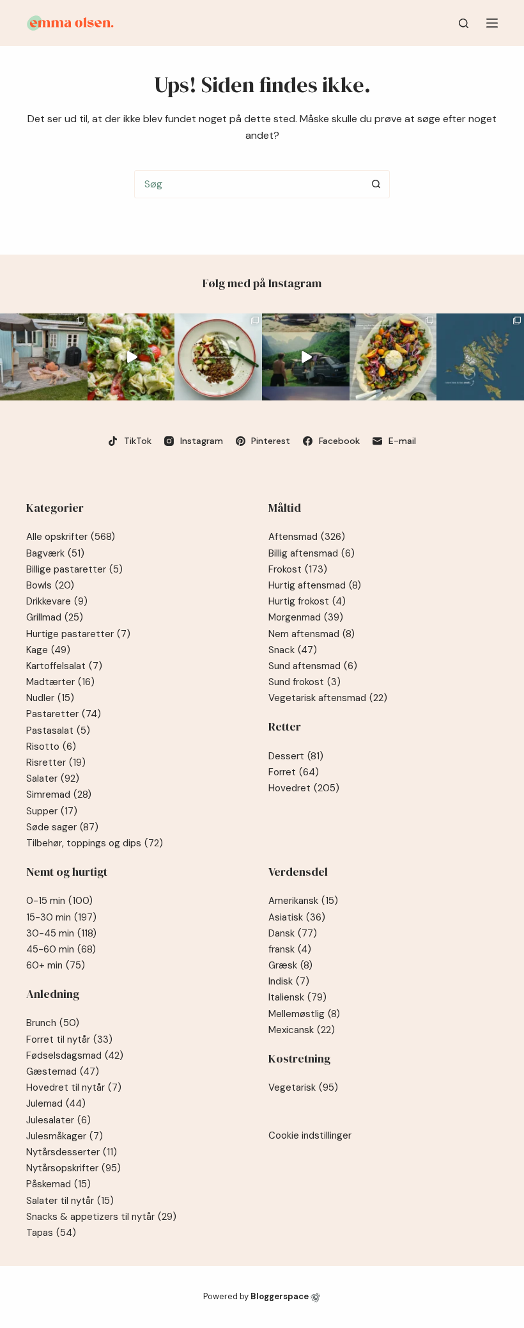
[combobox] (248, 184)
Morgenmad (305, 617)
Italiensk (297, 997)
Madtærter (60, 682)
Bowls (50, 585)
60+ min (55, 965)
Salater (52, 778)
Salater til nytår (70, 1200)
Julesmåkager (64, 1136)
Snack (292, 650)
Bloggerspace (279, 1296)
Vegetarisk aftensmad (327, 698)
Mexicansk (301, 1030)
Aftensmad (306, 536)
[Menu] (492, 23)
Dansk (292, 933)
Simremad (58, 794)
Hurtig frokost (307, 601)
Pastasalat (58, 730)
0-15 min (59, 900)
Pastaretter (63, 713)
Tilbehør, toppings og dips (94, 843)
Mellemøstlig (304, 1014)
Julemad (56, 1103)
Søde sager (62, 827)
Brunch (52, 1022)
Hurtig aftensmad (314, 585)
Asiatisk (296, 917)
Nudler (50, 698)
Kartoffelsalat (64, 666)
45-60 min (61, 949)
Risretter (56, 762)
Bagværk (55, 553)
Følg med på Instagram (262, 283)
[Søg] (463, 23)
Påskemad (58, 1184)
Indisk (288, 981)
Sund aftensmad (312, 666)
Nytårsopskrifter (73, 1168)
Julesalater (58, 1120)
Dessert (295, 756)
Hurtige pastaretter (78, 634)
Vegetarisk (303, 1087)
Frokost (297, 569)
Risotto (51, 746)
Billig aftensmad (311, 553)
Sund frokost (304, 682)
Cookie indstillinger (309, 1135)
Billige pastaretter (74, 569)
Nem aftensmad (311, 634)
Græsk (290, 965)
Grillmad (54, 617)
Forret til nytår (69, 1039)
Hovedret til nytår (73, 1087)
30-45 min (61, 933)
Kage (48, 650)
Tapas (51, 1232)
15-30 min (61, 917)
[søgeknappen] (375, 184)
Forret (293, 772)
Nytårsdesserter (71, 1152)
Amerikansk (303, 900)
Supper (51, 811)
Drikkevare (57, 601)
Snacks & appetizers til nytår (101, 1216)
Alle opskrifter (70, 536)
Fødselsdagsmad (74, 1055)
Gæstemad (62, 1071)
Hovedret (303, 788)
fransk (289, 949)
